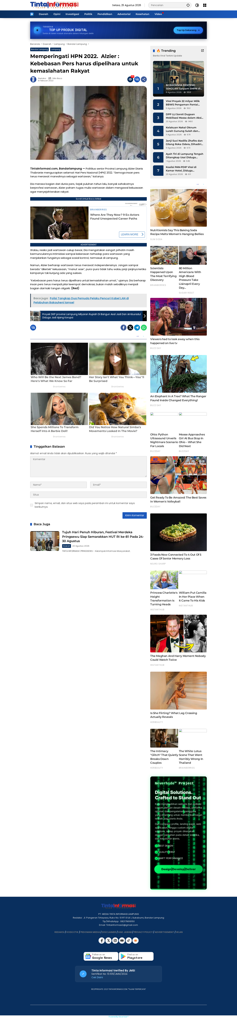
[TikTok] (129, 943)
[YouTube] (122, 943)
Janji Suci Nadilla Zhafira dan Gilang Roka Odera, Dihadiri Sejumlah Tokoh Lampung (184, 142)
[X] (108, 943)
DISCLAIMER (109, 932)
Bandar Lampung (39, 49)
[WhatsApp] (144, 328)
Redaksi (42, 78)
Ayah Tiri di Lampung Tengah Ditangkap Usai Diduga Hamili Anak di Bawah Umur (184, 155)
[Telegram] (137, 328)
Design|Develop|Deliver (179, 869)
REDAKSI (59, 932)
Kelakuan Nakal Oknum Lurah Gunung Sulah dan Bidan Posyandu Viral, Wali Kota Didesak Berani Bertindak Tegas (183, 129)
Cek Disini (97, 977)
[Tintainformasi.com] (54, 5)
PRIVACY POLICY (143, 932)
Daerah (66, 546)
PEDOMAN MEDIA (90, 932)
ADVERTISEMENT (164, 932)
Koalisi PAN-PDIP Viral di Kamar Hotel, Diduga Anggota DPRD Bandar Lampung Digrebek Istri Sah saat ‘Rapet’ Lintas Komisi (184, 169)
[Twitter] (130, 328)
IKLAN (179, 932)
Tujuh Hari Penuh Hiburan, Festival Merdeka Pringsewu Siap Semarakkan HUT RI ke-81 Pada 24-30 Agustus (103, 536)
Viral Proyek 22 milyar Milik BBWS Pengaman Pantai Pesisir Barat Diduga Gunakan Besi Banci (183, 103)
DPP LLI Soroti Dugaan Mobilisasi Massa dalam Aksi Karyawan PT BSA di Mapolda (184, 116)
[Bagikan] (144, 79)
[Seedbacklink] (135, 940)
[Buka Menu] (205, 5)
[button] (188, 5)
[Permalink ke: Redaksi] (34, 79)
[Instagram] (115, 943)
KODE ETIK (72, 932)
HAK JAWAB (125, 932)
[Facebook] (123, 328)
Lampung (55, 49)
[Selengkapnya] (202, 50)
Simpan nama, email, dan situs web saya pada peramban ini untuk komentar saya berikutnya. (85, 505)
